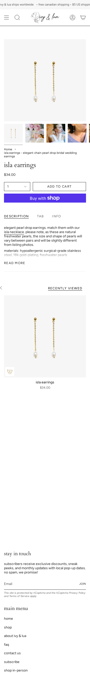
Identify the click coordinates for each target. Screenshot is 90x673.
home (8, 618)
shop (8, 627)
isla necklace (14, 232)
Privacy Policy (77, 592)
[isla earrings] (45, 336)
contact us (12, 653)
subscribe (12, 662)
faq (6, 644)
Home (8, 149)
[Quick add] (9, 371)
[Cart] (83, 18)
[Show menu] (7, 18)
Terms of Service (19, 596)
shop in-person (16, 670)
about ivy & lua (15, 636)
